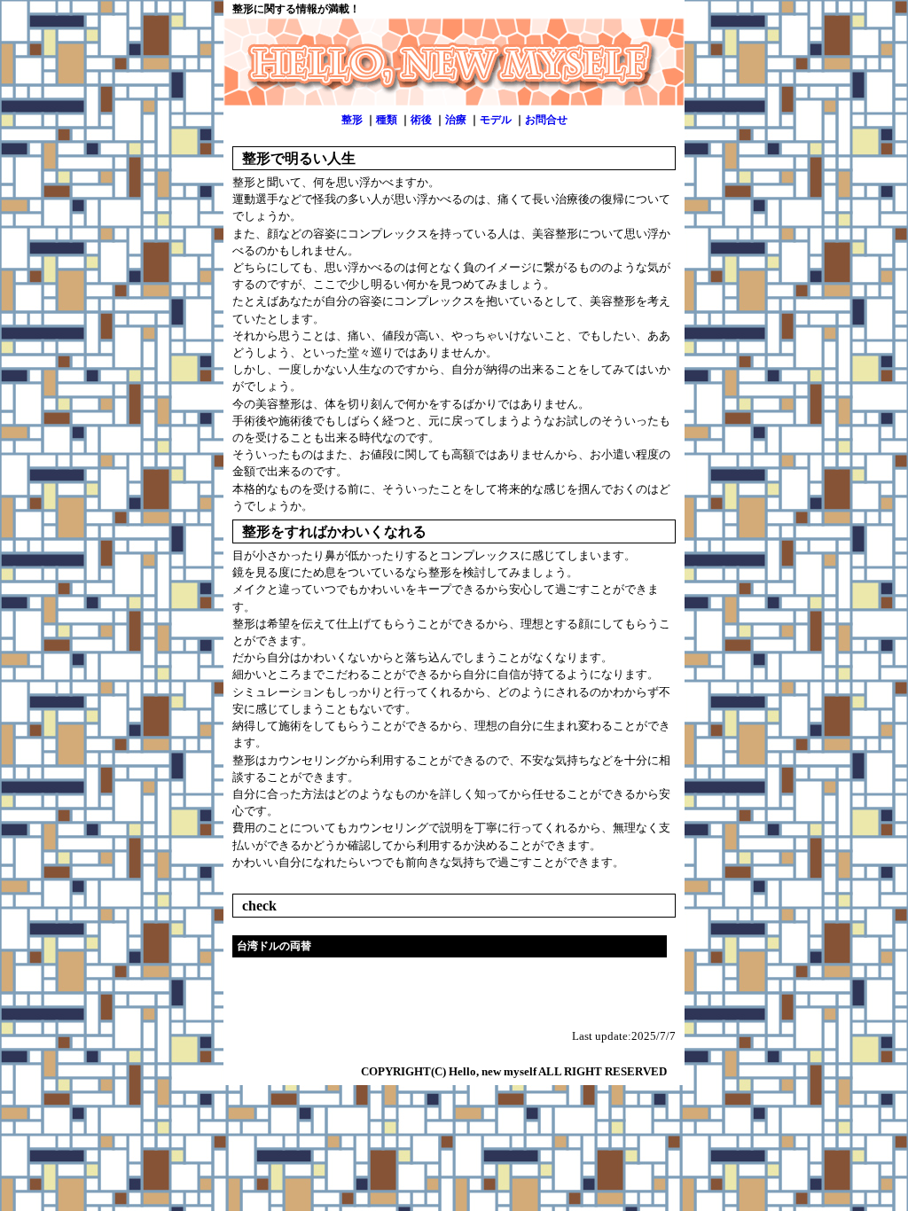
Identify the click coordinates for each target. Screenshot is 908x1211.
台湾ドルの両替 (274, 946)
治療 (455, 119)
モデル (496, 119)
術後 (421, 119)
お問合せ (546, 119)
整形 (352, 119)
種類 (386, 119)
